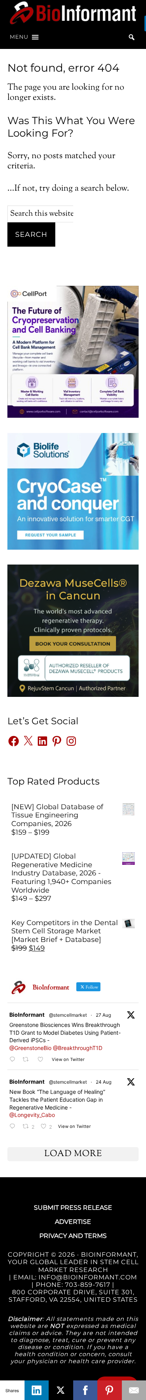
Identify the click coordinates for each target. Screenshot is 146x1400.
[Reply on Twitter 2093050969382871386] (14, 1059)
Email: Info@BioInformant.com (74, 1277)
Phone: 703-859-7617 (73, 1284)
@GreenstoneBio (30, 1048)
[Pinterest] (109, 1390)
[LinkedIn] (37, 1390)
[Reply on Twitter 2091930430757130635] (14, 1126)
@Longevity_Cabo (32, 1114)
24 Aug (103, 1082)
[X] (61, 1390)
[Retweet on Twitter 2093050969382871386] (28, 1059)
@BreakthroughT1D (77, 1048)
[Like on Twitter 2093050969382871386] (42, 1059)
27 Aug (103, 1015)
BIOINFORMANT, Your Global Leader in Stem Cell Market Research (73, 1262)
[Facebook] (85, 1390)
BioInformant (73, 12)
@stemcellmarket (68, 1015)
